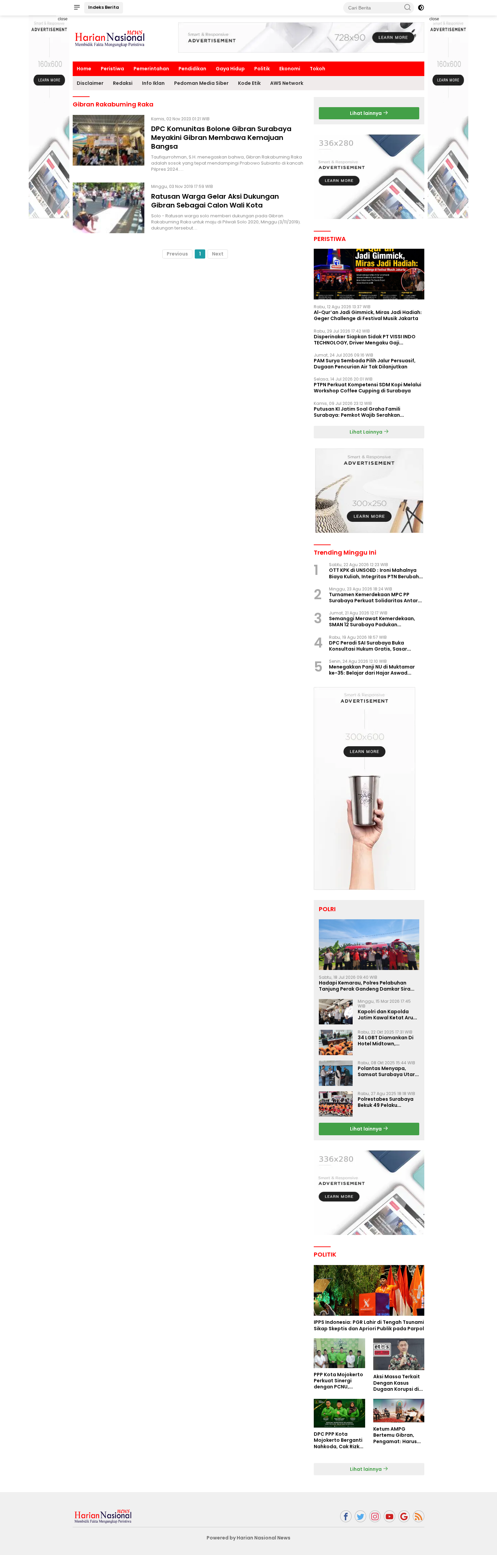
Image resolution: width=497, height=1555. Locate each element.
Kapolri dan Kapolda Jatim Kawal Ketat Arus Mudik (387, 1015)
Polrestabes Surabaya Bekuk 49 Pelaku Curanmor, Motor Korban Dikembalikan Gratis (385, 1102)
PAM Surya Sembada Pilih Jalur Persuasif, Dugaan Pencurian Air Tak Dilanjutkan (365, 364)
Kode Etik (249, 83)
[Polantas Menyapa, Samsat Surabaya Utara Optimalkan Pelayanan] (336, 1073)
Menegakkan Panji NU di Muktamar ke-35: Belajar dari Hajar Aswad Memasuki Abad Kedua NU (372, 670)
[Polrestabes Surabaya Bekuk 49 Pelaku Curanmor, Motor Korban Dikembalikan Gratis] (336, 1104)
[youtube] (389, 1516)
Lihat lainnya (366, 113)
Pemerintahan (151, 68)
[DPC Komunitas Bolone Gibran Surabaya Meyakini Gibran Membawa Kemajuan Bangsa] (108, 143)
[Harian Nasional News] (103, 1515)
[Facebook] (346, 1516)
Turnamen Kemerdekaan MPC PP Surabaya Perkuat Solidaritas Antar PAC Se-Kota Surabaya (373, 597)
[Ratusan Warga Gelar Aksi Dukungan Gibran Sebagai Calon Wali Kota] (108, 208)
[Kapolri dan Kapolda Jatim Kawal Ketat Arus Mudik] (336, 1011)
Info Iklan (153, 83)
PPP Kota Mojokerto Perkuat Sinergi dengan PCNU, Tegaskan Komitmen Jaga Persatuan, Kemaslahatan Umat (338, 1380)
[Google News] (404, 1516)
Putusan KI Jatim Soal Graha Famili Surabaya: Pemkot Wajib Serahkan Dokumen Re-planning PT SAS (357, 412)
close (63, 19)
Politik (262, 68)
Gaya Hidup (230, 68)
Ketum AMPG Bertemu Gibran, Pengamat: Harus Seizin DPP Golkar (395, 1435)
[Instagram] (375, 1516)
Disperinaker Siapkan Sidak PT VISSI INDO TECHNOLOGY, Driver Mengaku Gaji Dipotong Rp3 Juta (365, 340)
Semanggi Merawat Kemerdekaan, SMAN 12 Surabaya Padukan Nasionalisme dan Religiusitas (372, 621)
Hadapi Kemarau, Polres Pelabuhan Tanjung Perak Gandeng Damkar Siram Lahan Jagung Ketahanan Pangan (367, 986)
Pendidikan (192, 68)
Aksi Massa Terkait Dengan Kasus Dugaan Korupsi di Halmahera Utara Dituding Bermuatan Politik (398, 1383)
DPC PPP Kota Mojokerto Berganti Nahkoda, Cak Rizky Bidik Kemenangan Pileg (338, 1440)
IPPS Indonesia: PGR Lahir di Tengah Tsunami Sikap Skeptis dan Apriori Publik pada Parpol (369, 1325)
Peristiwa (112, 68)
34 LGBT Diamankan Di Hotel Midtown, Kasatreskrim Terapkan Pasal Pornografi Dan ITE (388, 1041)
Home (84, 68)
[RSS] (418, 1516)
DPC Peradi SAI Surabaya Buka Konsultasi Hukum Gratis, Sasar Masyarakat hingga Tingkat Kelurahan (368, 646)
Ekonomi (289, 68)
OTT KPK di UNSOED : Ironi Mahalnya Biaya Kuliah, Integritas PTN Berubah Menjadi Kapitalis (374, 573)
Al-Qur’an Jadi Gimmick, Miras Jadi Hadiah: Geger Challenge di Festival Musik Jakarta (368, 315)
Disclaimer (90, 83)
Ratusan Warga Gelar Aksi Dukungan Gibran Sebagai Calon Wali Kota (215, 201)
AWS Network (286, 83)
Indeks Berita (103, 7)
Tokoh (317, 68)
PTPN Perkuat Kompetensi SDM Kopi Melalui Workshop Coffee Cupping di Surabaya (367, 388)
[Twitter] (360, 1516)
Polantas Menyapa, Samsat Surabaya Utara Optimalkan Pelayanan (388, 1071)
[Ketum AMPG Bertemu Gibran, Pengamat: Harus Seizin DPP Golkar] (398, 1411)
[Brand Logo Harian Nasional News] (110, 38)
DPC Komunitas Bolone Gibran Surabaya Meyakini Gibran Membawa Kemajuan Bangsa (221, 137)
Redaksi (123, 83)
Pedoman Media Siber (201, 83)
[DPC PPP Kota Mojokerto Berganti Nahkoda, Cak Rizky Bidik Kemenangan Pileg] (339, 1413)
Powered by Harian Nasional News (248, 1537)
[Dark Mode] (421, 8)
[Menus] (77, 8)
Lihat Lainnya (366, 432)
